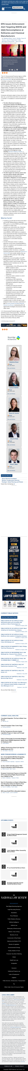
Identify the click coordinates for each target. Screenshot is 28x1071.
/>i (17, 70)
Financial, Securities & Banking (14, 953)
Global (14, 957)
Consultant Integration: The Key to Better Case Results (13, 719)
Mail (12, 70)
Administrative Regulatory (8, 63)
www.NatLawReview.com (10, 1005)
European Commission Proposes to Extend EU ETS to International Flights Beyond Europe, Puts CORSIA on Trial (13, 775)
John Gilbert (5, 750)
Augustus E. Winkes (19, 761)
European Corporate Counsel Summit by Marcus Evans (15, 883)
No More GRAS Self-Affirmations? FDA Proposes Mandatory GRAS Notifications (12, 766)
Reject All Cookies (17, 7)
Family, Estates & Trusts (14, 950)
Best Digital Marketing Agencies (14, 906)
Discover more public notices (7, 690)
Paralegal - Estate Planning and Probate (12, 482)
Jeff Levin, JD (5, 721)
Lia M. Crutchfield (14, 792)
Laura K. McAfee (17, 38)
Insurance (14, 968)
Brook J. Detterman (7, 777)
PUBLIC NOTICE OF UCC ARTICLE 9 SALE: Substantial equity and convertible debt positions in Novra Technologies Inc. (12, 622)
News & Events (19, 41)
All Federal (5, 66)
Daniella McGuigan (7, 734)
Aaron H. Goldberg (6, 786)
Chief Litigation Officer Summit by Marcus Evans (16, 851)
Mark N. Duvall (6, 769)
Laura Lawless (6, 743)
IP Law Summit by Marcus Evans (16, 867)
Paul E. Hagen (14, 786)
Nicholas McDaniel (7, 727)
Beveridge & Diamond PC (8, 41)
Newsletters (14, 912)
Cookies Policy (5, 4)
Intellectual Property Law (14, 971)
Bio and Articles (11, 368)
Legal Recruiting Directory (14, 909)
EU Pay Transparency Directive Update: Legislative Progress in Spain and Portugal (12, 732)
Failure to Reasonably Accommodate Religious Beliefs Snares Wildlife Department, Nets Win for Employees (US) (13, 740)
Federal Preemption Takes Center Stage (11, 725)
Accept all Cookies (6, 7)
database (4, 1003)
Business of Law (14, 934)
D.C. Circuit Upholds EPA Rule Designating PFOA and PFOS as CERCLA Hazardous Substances (12, 758)
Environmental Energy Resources (10, 60)
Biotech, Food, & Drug (14, 931)
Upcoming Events (7, 820)
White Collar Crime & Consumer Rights (14, 987)
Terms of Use (16, 999)
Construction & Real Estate (14, 938)
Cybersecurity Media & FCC (14, 941)
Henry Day (11, 750)
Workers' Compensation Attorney (10, 480)
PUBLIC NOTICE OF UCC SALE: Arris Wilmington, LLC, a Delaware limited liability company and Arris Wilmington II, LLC (14, 684)
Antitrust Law (14, 925)
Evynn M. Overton (14, 413)
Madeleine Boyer (8, 38)
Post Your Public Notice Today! (9, 617)
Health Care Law (14, 960)
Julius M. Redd (10, 40)
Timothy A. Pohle (15, 777)
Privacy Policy (19, 1066)
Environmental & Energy (14, 947)
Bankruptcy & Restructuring (14, 928)
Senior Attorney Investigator (9, 478)
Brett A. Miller (17, 40)
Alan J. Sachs (12, 769)
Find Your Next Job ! (7, 475)
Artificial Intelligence (14, 922)
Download (15, 70)
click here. (23, 1061)
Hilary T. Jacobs (6, 792)
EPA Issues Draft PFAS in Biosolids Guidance (13, 791)
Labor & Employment (14, 974)
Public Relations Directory (14, 919)
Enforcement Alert (6, 79)
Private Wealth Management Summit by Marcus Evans (17, 835)
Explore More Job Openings (7, 484)
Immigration (14, 963)
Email (10, 364)
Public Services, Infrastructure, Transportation (14, 980)
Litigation (14, 977)
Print (10, 70)
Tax (14, 983)
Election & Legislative (14, 944)
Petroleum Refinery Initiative (15, 151)
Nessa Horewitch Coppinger (9, 761)
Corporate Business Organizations (10, 62)
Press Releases (14, 915)
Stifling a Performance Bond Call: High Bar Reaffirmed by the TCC (12, 748)
